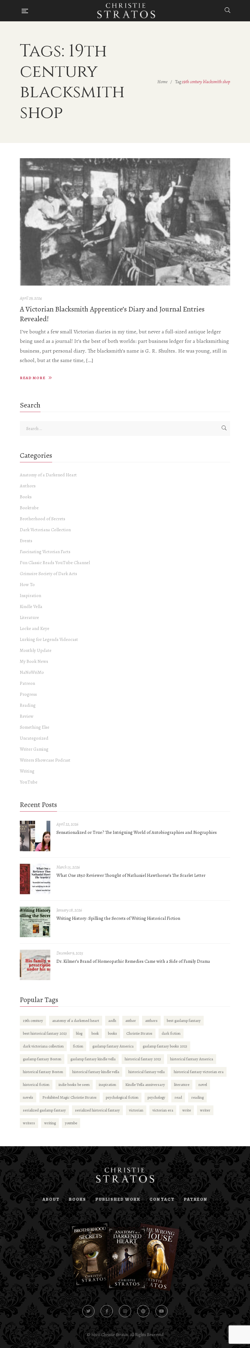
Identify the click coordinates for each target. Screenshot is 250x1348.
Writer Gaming (34, 749)
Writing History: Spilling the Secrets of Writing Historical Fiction (118, 918)
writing (50, 1123)
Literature (29, 617)
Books (26, 497)
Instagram (125, 1311)
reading (197, 1097)
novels (28, 1097)
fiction (78, 1046)
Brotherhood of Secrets (42, 519)
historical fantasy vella (146, 1071)
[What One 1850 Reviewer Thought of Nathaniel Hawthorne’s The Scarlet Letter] (35, 879)
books (112, 1033)
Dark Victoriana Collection (45, 530)
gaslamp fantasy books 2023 (165, 1046)
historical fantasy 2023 (143, 1059)
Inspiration (30, 595)
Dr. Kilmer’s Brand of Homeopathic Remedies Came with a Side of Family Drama (133, 961)
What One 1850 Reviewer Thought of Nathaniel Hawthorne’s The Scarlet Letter (130, 875)
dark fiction (171, 1033)
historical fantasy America (191, 1059)
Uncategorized (34, 738)
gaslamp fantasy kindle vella (93, 1059)
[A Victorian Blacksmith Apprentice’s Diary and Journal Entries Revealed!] (125, 222)
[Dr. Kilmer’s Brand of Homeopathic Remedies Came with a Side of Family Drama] (35, 965)
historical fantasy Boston (43, 1071)
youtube (71, 1123)
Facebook (107, 1311)
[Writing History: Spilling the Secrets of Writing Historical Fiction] (35, 922)
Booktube (29, 508)
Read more (32, 377)
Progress (28, 694)
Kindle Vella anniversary (145, 1084)
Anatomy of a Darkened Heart (48, 475)
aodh (112, 1020)
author (130, 1020)
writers (29, 1123)
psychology (156, 1097)
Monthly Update (36, 650)
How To (27, 585)
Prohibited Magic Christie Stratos (69, 1097)
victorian (136, 1110)
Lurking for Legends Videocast (49, 639)
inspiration (107, 1084)
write (186, 1110)
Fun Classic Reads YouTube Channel (55, 563)
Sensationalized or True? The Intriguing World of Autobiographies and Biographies (136, 832)
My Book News (34, 661)
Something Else (34, 727)
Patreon (27, 683)
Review (27, 716)
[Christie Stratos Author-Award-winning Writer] (126, 10)
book (95, 1033)
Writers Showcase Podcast (45, 760)
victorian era (162, 1110)
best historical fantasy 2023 (45, 1033)
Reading (28, 705)
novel (202, 1084)
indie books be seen (74, 1084)
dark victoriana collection (43, 1046)
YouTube (29, 782)
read (178, 1097)
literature (181, 1084)
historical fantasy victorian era (198, 1071)
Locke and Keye (34, 628)
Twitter (88, 1311)
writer (205, 1110)
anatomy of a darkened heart (75, 1020)
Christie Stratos (139, 1033)
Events (26, 541)
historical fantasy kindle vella (95, 1071)
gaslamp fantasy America (113, 1046)
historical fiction (36, 1084)
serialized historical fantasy (97, 1110)
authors (151, 1020)
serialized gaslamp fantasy (44, 1110)
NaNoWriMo (32, 672)
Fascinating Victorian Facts (45, 552)
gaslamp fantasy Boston (42, 1059)
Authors (28, 486)
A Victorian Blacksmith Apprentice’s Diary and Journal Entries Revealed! (112, 314)
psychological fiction (122, 1097)
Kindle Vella (31, 606)
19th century (33, 1020)
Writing (27, 771)
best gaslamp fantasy (184, 1020)
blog (79, 1033)
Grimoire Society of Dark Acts (48, 574)
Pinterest (143, 1311)
